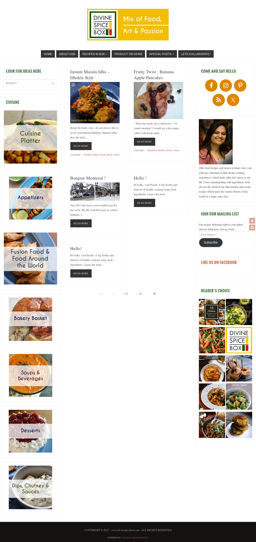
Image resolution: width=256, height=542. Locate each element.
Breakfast (152, 150)
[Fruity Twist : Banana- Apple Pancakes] (158, 100)
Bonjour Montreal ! (88, 178)
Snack (116, 154)
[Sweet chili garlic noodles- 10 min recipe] (212, 369)
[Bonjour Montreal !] (95, 191)
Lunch (102, 154)
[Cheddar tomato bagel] (239, 369)
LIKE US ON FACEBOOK (219, 262)
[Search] (53, 83)
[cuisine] (30, 137)
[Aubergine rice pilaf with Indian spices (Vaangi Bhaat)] (212, 397)
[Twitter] (252, 221)
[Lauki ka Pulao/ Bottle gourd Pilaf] (239, 312)
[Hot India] (239, 340)
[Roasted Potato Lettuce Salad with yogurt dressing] (239, 397)
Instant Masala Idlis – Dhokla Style (90, 74)
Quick (110, 154)
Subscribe (211, 242)
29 (126, 293)
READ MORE (81, 145)
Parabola (127, 537)
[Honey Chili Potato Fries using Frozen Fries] (212, 340)
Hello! (76, 248)
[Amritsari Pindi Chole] (212, 425)
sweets (176, 150)
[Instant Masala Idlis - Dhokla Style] (95, 102)
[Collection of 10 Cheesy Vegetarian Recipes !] (212, 312)
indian (95, 154)
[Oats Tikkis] (239, 425)
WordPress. (141, 537)
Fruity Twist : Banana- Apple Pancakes (154, 74)
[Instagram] (252, 227)
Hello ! (140, 178)
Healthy (87, 154)
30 (140, 293)
